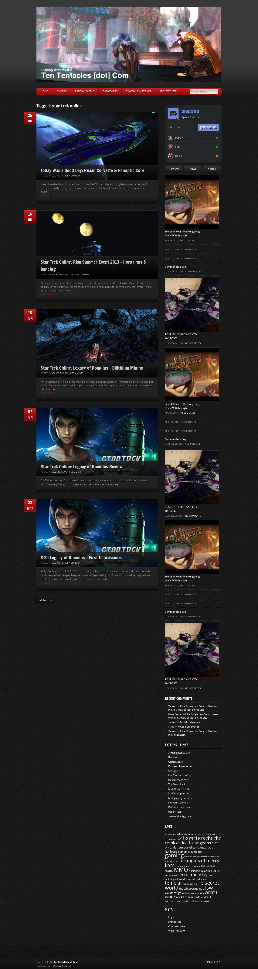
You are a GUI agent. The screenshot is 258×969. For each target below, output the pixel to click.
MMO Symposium (178, 793)
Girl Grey (173, 770)
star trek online (195, 879)
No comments (187, 240)
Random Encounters (179, 807)
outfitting (204, 871)
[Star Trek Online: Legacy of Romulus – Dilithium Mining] (97, 343)
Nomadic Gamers (178, 802)
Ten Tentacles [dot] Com (65, 962)
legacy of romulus (183, 866)
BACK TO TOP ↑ (214, 962)
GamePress (66, 966)
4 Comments (76, 373)
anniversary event (189, 834)
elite (215, 843)
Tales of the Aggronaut (180, 816)
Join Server (208, 127)
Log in (171, 917)
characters (192, 838)
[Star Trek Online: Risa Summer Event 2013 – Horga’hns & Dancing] (97, 244)
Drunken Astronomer (180, 766)
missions (169, 871)
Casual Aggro (175, 761)
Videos (212, 168)
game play (196, 851)
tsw (209, 888)
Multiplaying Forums (180, 798)
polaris (212, 871)
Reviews (174, 168)
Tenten (172, 706)
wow (206, 901)
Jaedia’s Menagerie (178, 780)
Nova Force (174, 714)
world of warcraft (188, 897)
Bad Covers (110, 91)
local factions (208, 866)
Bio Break (173, 757)
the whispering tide (191, 888)
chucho (214, 838)
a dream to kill (172, 834)
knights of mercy (202, 860)
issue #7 (178, 861)
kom (169, 865)
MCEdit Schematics (191, 722)
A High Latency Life (179, 752)
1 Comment (75, 472)
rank (218, 871)
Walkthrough (60, 274)
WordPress (57, 966)
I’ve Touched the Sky (179, 775)
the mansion (189, 884)
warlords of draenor (193, 893)
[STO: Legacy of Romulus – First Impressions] (97, 533)
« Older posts (45, 600)
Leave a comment (71, 176)
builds (201, 834)
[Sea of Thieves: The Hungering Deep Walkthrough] (192, 182)
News (193, 168)
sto (204, 879)
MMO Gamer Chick (178, 789)
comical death (178, 842)
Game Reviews (59, 472)
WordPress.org (176, 930)
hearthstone (190, 856)
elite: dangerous (177, 847)
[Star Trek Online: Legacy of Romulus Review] (97, 442)
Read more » (47, 196)
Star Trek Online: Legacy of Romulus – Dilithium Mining (92, 368)
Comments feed (177, 926)
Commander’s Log (175, 266)
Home (44, 91)
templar (173, 883)
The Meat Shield (177, 784)
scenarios (171, 875)
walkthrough (173, 893)
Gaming (61, 91)
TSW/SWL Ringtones (138, 91)
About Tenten (168, 91)
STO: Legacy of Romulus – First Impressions (81, 557)
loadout (197, 866)
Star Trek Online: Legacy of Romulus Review (81, 466)
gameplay (184, 851)
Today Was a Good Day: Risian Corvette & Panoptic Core (92, 170)
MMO (181, 869)
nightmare (194, 871)
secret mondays (194, 874)
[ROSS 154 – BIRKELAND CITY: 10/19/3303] (192, 285)
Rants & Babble (84, 91)
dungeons (201, 843)
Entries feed (175, 921)
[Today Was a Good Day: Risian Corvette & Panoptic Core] (97, 146)
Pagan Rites (174, 811)
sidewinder (181, 879)
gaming (174, 855)
